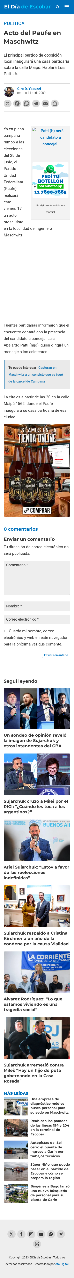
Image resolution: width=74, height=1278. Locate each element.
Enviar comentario (56, 655)
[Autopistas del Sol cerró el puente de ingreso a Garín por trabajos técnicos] (16, 1150)
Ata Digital (61, 1264)
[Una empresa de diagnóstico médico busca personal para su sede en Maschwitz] (16, 1106)
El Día (27, 6)
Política (14, 23)
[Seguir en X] (11, 1234)
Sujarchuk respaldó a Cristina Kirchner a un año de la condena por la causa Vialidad (36, 938)
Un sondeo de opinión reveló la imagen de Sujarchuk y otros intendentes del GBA (35, 740)
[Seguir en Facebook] (21, 1234)
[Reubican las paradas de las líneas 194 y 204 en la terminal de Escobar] (16, 1128)
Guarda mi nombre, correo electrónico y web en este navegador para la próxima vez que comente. (35, 638)
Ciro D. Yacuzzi (29, 89)
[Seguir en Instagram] (31, 1234)
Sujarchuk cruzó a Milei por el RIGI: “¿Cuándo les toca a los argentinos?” (36, 806)
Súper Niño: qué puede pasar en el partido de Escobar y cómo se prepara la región (50, 1171)
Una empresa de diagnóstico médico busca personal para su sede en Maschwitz (49, 1105)
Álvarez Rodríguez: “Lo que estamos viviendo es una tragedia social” (33, 1004)
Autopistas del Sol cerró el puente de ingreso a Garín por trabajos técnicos (47, 1149)
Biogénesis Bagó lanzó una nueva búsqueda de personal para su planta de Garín (49, 1193)
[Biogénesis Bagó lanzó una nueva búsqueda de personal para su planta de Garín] (16, 1193)
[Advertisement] (37, 281)
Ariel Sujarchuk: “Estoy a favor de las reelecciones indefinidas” (36, 872)
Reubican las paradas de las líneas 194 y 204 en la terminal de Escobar (49, 1127)
